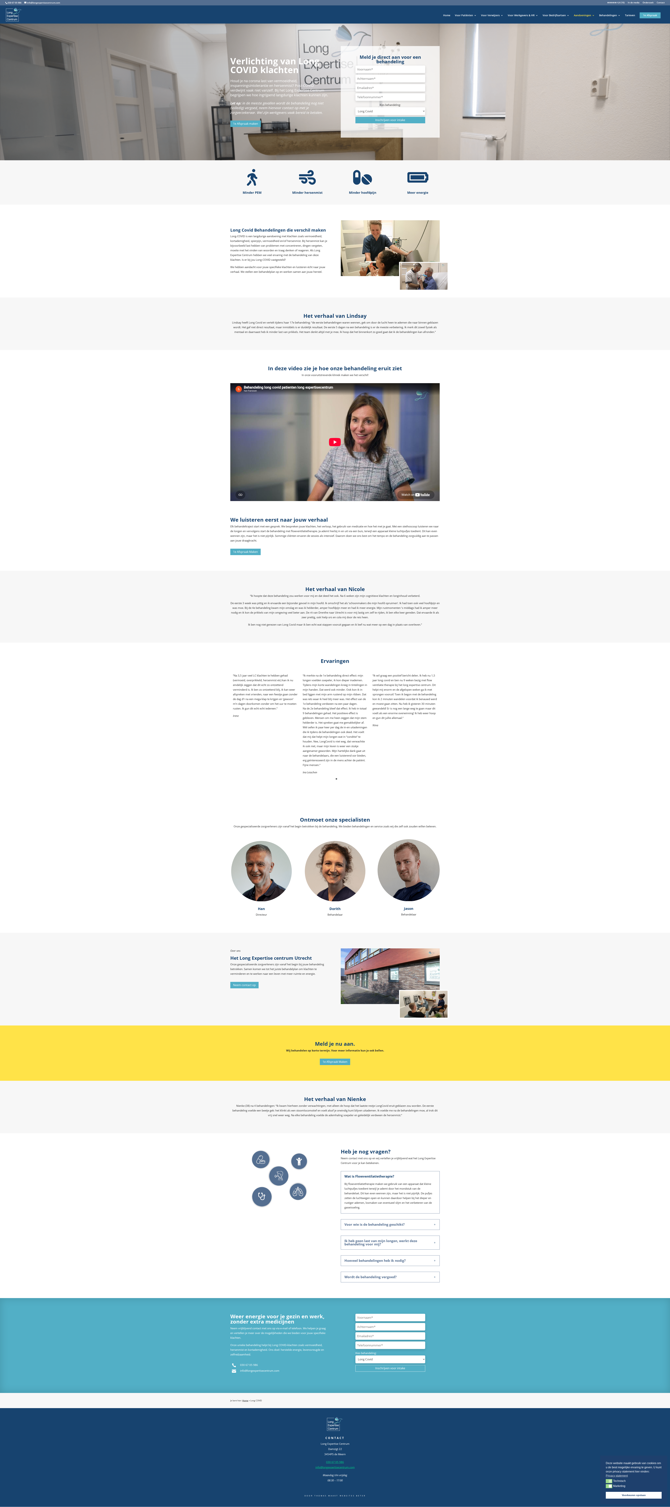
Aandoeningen (582, 15)
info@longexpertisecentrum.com (259, 1370)
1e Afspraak (650, 15)
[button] (609, 1481)
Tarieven (630, 15)
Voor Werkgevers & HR (521, 15)
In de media (633, 3)
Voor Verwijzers (490, 15)
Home (446, 15)
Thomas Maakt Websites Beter (340, 1495)
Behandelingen (608, 15)
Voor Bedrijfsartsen (554, 15)
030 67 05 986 (14, 2)
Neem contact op (244, 985)
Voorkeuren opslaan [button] (634, 1495)
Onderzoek (648, 3)
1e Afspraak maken (245, 124)
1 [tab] (336, 779)
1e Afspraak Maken (245, 552)
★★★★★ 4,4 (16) (616, 3)
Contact (661, 3)
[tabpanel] (265, 695)
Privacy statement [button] (617, 1475)
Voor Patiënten (464, 15)
